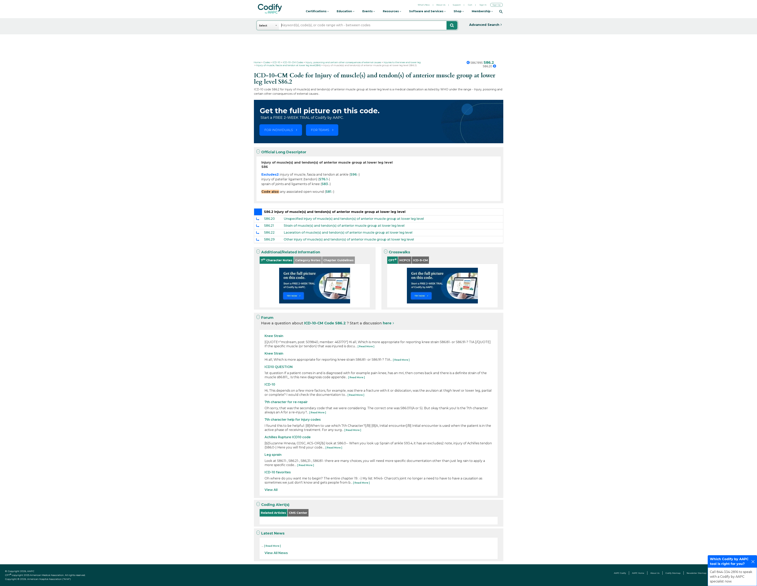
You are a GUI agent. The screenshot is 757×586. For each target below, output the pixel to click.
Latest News (272, 533)
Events (367, 11)
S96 (353, 174)
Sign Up (496, 5)
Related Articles (273, 513)
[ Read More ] (366, 346)
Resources (391, 11)
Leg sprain (273, 455)
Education (345, 11)
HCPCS (404, 260)
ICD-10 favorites (278, 472)
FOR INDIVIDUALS (278, 130)
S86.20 (269, 219)
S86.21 (269, 225)
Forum (267, 317)
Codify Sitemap (673, 573)
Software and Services (426, 11)
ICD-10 (270, 384)
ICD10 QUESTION (279, 367)
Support (457, 5)
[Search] (501, 11)
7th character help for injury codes (293, 419)
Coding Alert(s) (275, 505)
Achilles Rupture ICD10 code (288, 437)
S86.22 (269, 232)
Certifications (316, 11)
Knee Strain (274, 336)
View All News (276, 553)
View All (271, 490)
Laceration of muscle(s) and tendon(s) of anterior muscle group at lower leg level (348, 232)
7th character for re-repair (286, 402)
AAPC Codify (620, 573)
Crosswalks (399, 252)
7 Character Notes (276, 260)
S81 (328, 192)
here (387, 323)
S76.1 (323, 179)
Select (263, 25)
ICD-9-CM (420, 260)
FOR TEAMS (320, 130)
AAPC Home (638, 573)
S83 (325, 184)
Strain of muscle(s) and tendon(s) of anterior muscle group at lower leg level (344, 225)
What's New (424, 5)
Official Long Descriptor (283, 152)
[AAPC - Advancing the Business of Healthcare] (269, 9)
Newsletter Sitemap (696, 573)
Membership (481, 11)
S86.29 (269, 239)
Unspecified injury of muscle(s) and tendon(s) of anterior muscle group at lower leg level (354, 219)
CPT (392, 260)
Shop (458, 11)
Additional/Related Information (290, 252)
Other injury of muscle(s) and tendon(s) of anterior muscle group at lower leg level (349, 239)
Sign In (483, 5)
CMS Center (298, 513)
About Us (440, 5)
